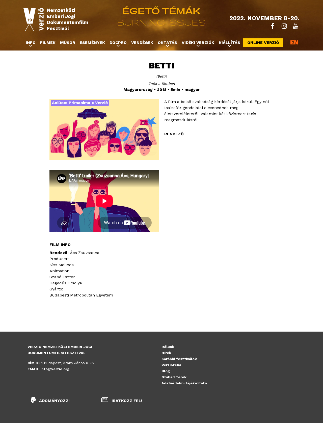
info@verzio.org (54, 369)
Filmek (48, 42)
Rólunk (168, 347)
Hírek (166, 353)
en (294, 42)
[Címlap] (33, 19)
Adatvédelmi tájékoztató (184, 383)
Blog (166, 371)
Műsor (67, 42)
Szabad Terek (174, 377)
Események (92, 42)
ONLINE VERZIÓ (263, 42)
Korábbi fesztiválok (179, 359)
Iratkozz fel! (126, 400)
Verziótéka (171, 365)
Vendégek (142, 42)
